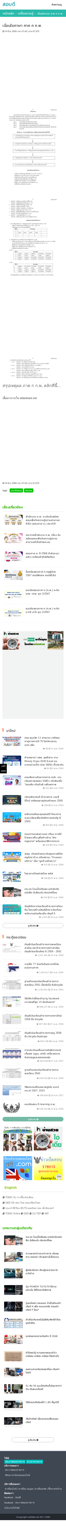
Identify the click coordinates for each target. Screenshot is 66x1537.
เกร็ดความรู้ (26, 13)
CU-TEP (36, 1213)
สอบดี (9, 4)
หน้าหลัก (8, 13)
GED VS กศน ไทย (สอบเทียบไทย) (22, 1202)
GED (26, 1213)
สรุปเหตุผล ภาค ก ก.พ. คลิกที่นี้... (32, 385)
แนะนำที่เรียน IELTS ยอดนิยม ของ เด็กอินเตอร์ (29, 1208)
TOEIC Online (12, 1213)
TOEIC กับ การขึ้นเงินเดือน (19, 1197)
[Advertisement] (33, 67)
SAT (46, 1213)
